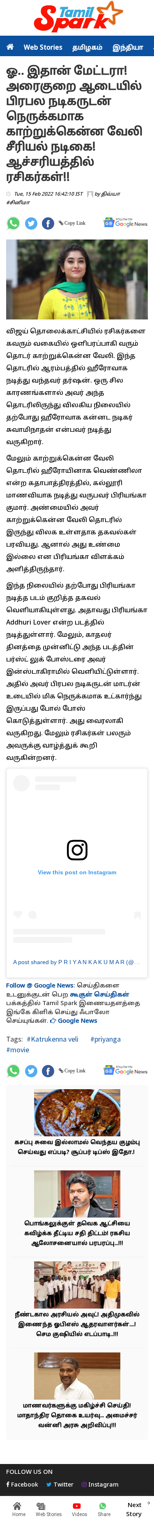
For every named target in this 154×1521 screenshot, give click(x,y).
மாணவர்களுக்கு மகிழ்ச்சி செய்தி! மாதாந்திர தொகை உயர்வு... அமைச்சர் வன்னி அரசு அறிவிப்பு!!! (77, 1415)
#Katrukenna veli (52, 1039)
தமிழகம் (87, 48)
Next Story (134, 1510)
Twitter (63, 1485)
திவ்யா (110, 194)
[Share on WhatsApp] (13, 223)
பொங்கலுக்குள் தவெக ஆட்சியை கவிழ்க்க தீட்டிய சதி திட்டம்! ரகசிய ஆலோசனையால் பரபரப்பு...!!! (77, 1233)
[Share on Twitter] (31, 223)
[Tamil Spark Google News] (125, 222)
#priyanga (105, 1039)
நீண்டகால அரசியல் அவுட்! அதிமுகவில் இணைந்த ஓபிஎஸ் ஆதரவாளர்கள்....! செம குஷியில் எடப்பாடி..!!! (77, 1324)
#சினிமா (18, 203)
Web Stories (43, 48)
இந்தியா (128, 48)
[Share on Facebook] (48, 223)
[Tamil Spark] (77, 18)
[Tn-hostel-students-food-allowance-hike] (77, 1377)
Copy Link (74, 223)
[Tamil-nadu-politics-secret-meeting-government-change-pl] (77, 1195)
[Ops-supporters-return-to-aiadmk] (77, 1286)
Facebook (23, 1485)
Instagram (103, 1485)
